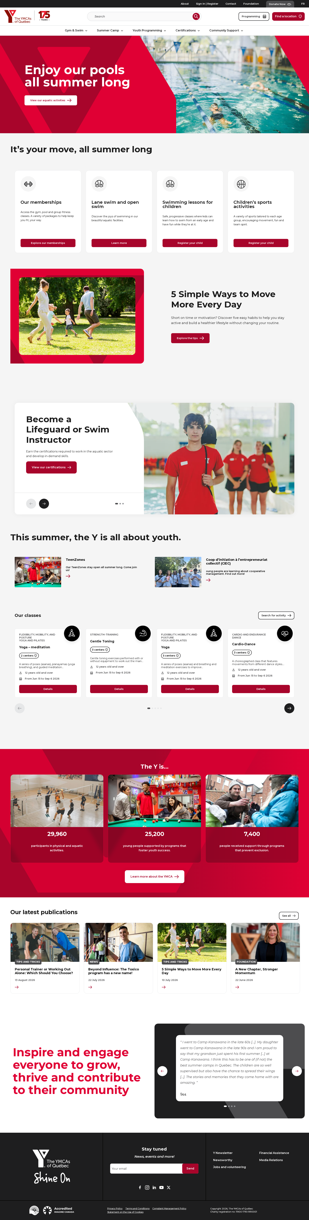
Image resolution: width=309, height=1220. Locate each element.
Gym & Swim (74, 30)
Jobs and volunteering (229, 1167)
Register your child (190, 243)
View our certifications (49, 467)
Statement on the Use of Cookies (125, 1212)
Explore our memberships (48, 243)
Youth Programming (148, 30)
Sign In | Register (207, 3)
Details (48, 689)
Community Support (224, 30)
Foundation (251, 3)
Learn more (119, 243)
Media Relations (271, 1160)
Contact (230, 3)
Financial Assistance (274, 1153)
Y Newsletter (223, 1153)
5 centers (169, 655)
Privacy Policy (114, 1208)
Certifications (186, 30)
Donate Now (277, 4)
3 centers (98, 649)
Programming (251, 16)
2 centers (27, 655)
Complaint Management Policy (169, 1208)
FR (303, 3)
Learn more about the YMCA (152, 876)
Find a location (285, 16)
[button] (116, 503)
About (185, 3)
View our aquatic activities (47, 100)
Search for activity (273, 615)
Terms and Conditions (137, 1208)
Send (190, 1168)
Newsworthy (222, 1160)
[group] (48, 211)
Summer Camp (108, 30)
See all (286, 915)
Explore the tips (187, 338)
